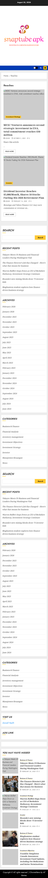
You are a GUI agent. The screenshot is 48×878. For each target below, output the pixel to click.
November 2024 (9, 383)
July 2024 (6, 403)
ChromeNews (34, 872)
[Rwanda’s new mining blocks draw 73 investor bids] (10, 820)
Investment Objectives (12, 442)
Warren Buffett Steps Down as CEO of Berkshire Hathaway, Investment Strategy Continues (23, 516)
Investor (9, 183)
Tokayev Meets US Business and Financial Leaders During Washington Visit (32, 766)
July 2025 (6, 342)
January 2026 (8, 311)
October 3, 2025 (19, 138)
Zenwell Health (8, 723)
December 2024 (9, 378)
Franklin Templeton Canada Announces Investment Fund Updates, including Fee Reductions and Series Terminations (32, 858)
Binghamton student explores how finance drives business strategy (31, 839)
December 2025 (9, 317)
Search (8, 230)
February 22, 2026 (29, 810)
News (4, 463)
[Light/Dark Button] (35, 68)
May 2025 (6, 352)
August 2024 (7, 398)
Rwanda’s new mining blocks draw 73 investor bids (31, 821)
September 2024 (9, 393)
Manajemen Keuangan (12, 458)
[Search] (40, 68)
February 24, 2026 (29, 772)
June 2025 (6, 347)
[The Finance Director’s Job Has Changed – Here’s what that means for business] (10, 784)
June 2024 (6, 409)
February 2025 (8, 368)
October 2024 (8, 388)
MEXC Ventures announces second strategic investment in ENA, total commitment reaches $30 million (23, 129)
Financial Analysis (10, 431)
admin (7, 138)
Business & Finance (10, 426)
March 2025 (7, 362)
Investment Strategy (13, 117)
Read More (9, 151)
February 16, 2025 (20, 201)
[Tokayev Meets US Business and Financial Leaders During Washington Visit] (10, 766)
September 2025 (9, 332)
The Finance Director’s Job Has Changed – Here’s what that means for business (32, 784)
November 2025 (9, 322)
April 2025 (7, 357)
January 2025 (8, 373)
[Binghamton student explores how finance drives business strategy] (10, 839)
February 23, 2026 (29, 790)
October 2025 (8, 327)
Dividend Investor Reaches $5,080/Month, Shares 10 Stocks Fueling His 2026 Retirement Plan (23, 194)
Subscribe (45, 68)
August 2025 (7, 337)
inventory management (12, 437)
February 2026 (8, 306)
